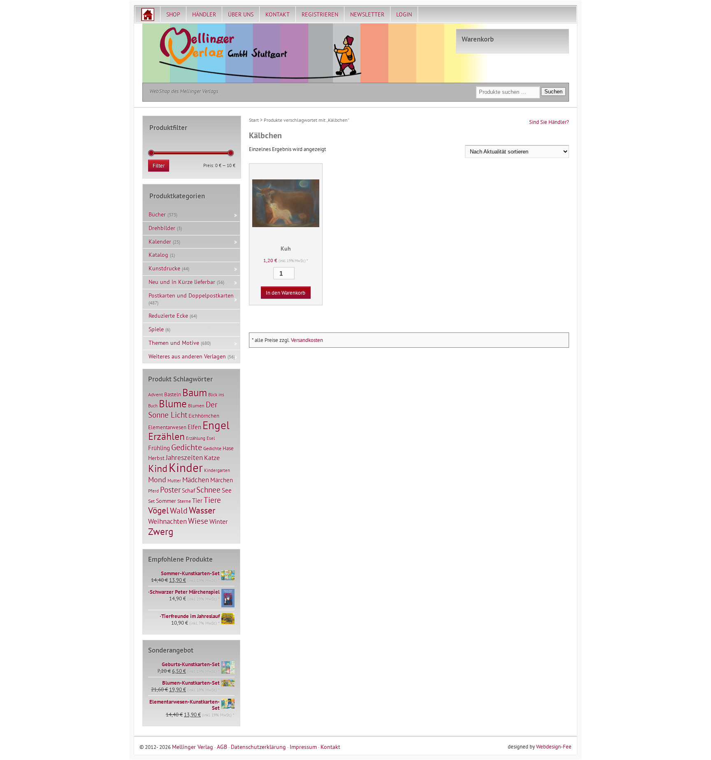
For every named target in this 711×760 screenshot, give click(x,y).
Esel (211, 438)
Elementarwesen (167, 427)
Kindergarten (217, 470)
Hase (228, 448)
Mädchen (195, 479)
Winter (218, 521)
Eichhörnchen (203, 415)
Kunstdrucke (164, 268)
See (227, 490)
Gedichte (186, 447)
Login (404, 14)
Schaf (188, 490)
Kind (157, 468)
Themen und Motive (174, 342)
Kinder (186, 467)
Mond (157, 479)
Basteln (172, 394)
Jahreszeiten (184, 457)
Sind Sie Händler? (549, 122)
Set (151, 501)
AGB (222, 747)
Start (254, 120)
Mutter (174, 480)
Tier (197, 500)
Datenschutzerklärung (258, 747)
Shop (173, 14)
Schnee (208, 490)
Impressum (303, 747)
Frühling (159, 448)
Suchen (553, 91)
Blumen (196, 405)
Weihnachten (167, 521)
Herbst (156, 458)
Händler (204, 14)
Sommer (166, 500)
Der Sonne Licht (182, 410)
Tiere (212, 500)
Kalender (160, 241)
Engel (216, 425)
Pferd (153, 491)
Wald (179, 510)
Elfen (194, 427)
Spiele (156, 329)
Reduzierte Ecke (168, 315)
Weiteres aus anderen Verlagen (187, 356)
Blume (173, 403)
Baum (194, 392)
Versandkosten (307, 340)
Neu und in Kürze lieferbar (182, 282)
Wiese (198, 521)
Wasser (202, 510)
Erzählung (195, 438)
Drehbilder (162, 228)
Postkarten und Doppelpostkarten (191, 295)
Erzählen (166, 436)
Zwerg (160, 531)
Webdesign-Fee (554, 746)
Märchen (221, 480)
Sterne (184, 501)
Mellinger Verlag (192, 747)
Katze (212, 457)
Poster (170, 490)
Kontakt (277, 14)
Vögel (158, 510)
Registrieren (320, 14)
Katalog (158, 254)
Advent (155, 394)
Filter (159, 165)
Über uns (240, 14)
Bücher (157, 214)
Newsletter (367, 14)
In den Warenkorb (285, 292)
